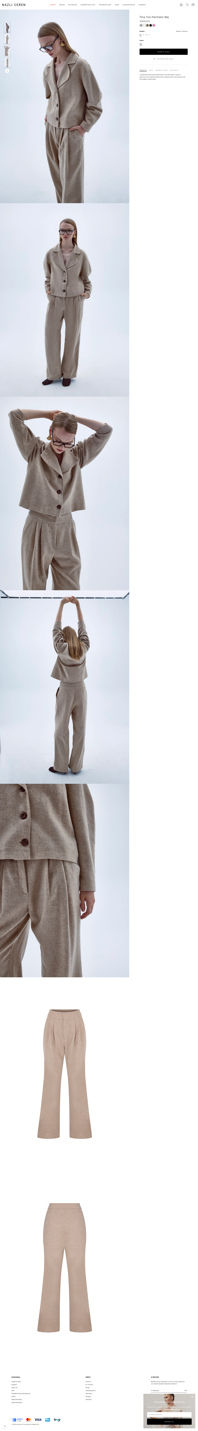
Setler (62, 5)
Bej (141, 44)
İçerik (151, 70)
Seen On (14, 1387)
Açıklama (143, 70)
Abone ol (169, 1422)
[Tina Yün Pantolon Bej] (7, 27)
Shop (117, 5)
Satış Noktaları (16, 1402)
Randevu (142, 5)
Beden (164, 31)
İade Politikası (16, 1399)
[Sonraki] (7, 70)
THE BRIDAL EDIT (105, 5)
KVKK (13, 1396)
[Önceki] (7, 19)
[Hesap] (183, 4)
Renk (142, 40)
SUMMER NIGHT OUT (88, 5)
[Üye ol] (185, 1390)
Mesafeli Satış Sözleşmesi (20, 1393)
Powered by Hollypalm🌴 (31, 1424)
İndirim (53, 5)
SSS (12, 1390)
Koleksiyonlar (129, 5)
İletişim (14, 1384)
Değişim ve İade (161, 70)
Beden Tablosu (182, 31)
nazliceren (19, 1424)
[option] (7, 28)
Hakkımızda (16, 1381)
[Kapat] (192, 1396)
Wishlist (89, 1399)
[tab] (144, 70)
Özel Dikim (174, 70)
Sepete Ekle (163, 52)
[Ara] (187, 4)
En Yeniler (72, 5)
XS (141, 34)
